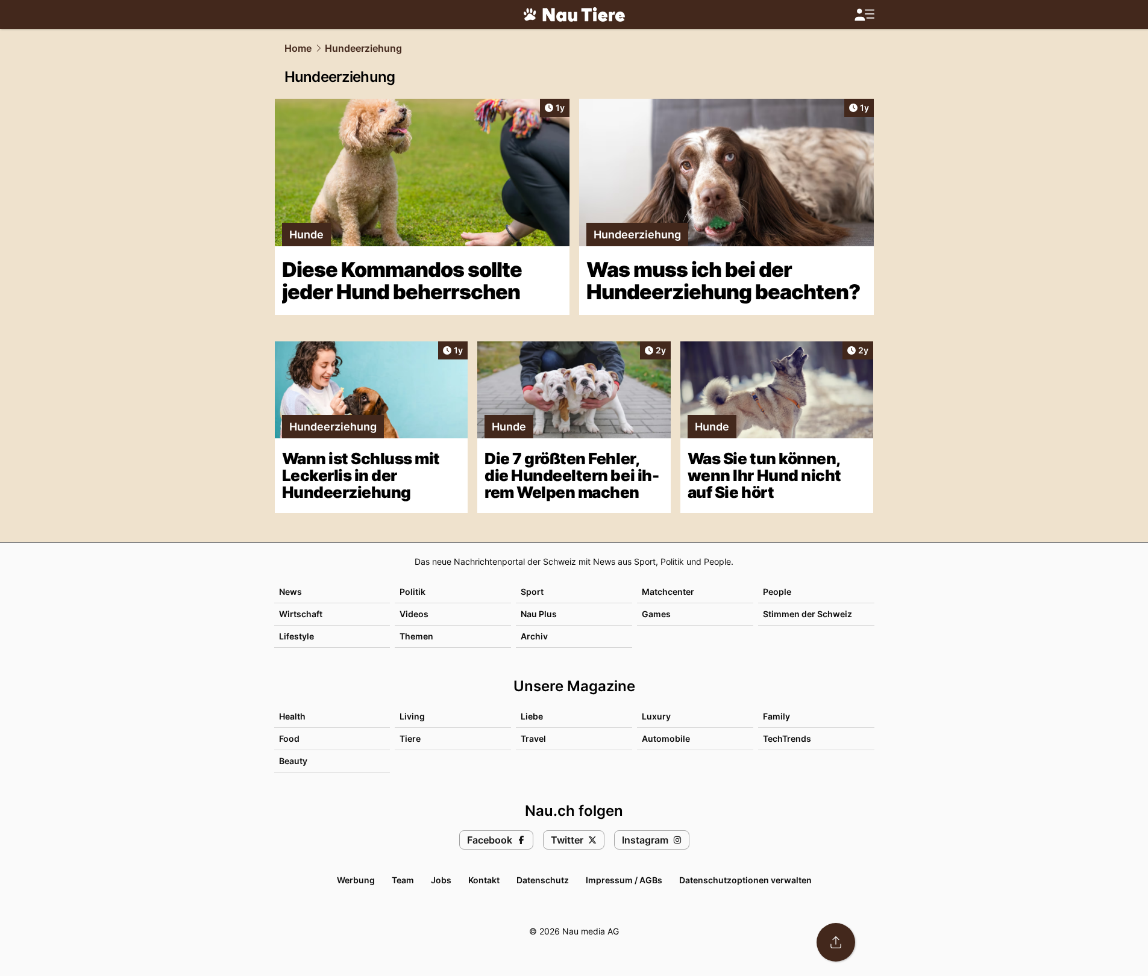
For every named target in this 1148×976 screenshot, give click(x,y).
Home (298, 48)
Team (403, 880)
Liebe (532, 716)
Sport (532, 591)
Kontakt (484, 880)
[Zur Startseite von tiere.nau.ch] (574, 14)
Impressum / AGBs (624, 880)
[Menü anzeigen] (864, 15)
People (777, 591)
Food (289, 738)
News (290, 591)
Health (292, 716)
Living (412, 716)
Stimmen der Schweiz (807, 614)
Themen (416, 636)
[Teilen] (836, 942)
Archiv (534, 636)
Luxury (656, 716)
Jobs (441, 880)
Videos (414, 614)
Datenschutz (542, 880)
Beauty (293, 761)
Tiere (410, 738)
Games (656, 614)
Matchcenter (668, 591)
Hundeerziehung (363, 48)
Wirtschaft (300, 614)
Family (776, 716)
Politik (412, 591)
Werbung (356, 880)
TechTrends (787, 738)
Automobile (666, 738)
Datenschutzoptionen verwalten (745, 880)
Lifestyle (296, 636)
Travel (533, 738)
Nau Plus (539, 614)
